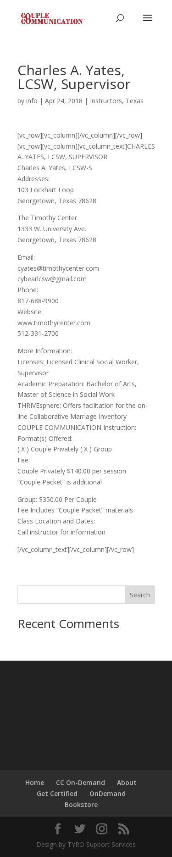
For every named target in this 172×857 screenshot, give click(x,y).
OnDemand (107, 793)
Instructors (106, 100)
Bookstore (81, 804)
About (127, 782)
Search (140, 594)
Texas (135, 100)
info (32, 100)
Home (34, 782)
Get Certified (57, 793)
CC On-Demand (80, 782)
